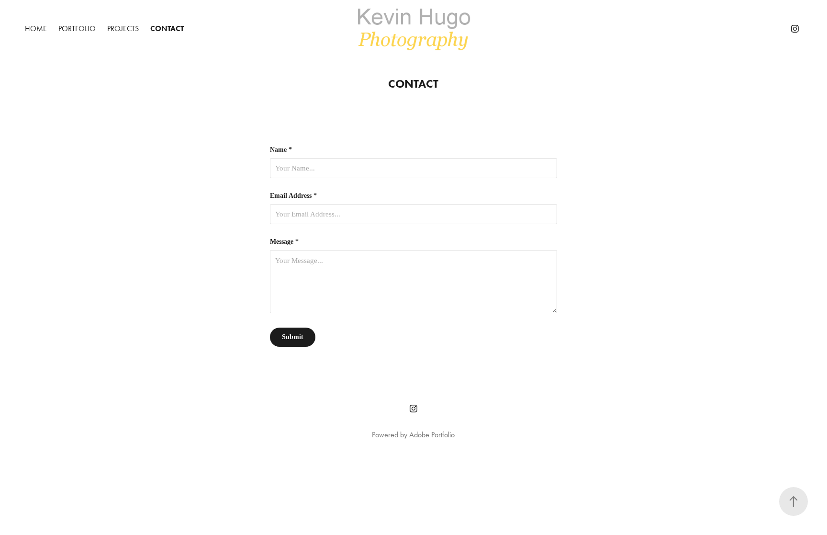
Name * (281, 150)
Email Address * (293, 196)
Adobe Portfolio (432, 434)
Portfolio (77, 28)
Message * (284, 242)
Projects (123, 28)
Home (36, 28)
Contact (167, 28)
